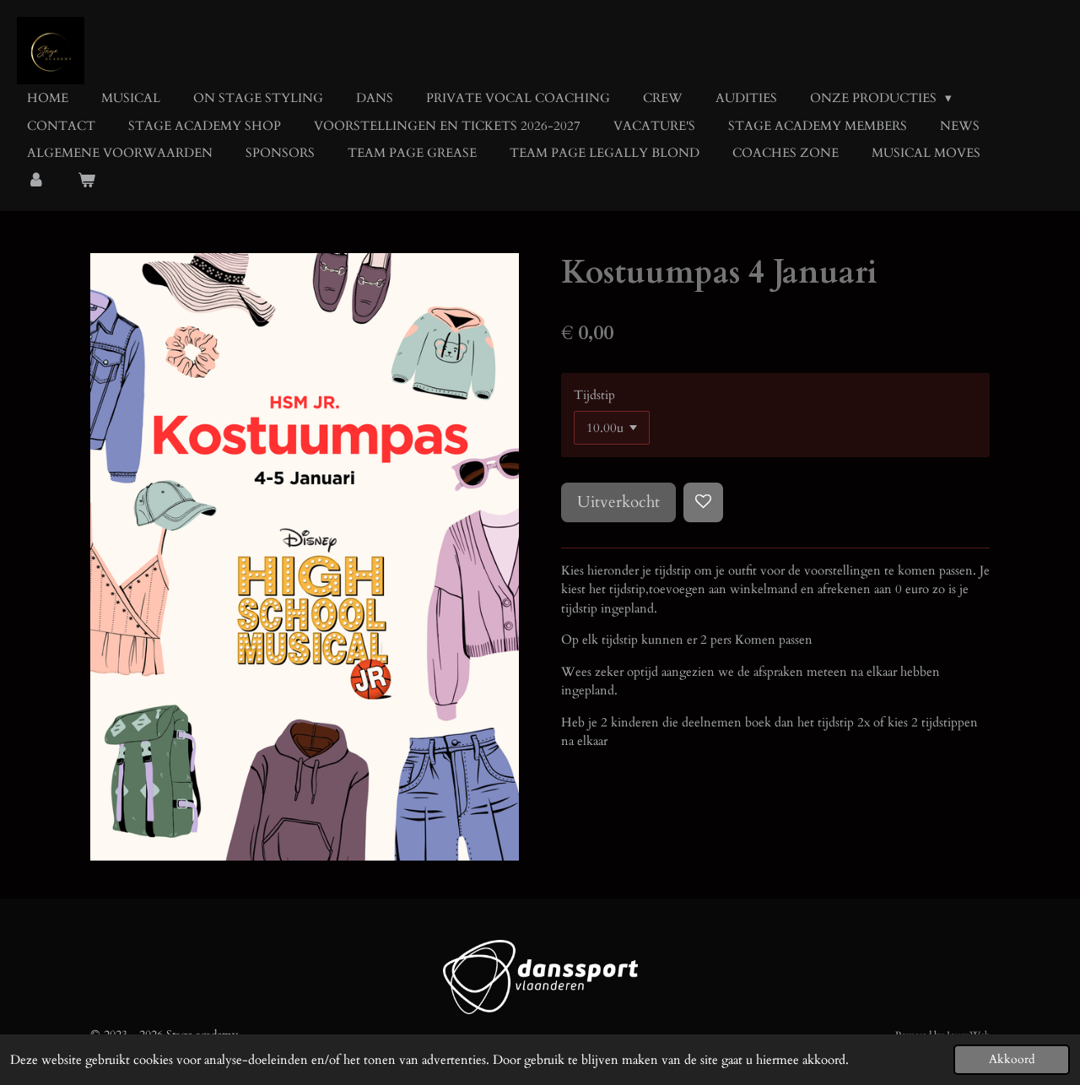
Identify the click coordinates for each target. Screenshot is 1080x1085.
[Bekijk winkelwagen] (86, 181)
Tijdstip (594, 394)
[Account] (36, 181)
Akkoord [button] (1011, 1059)
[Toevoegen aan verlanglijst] (703, 502)
